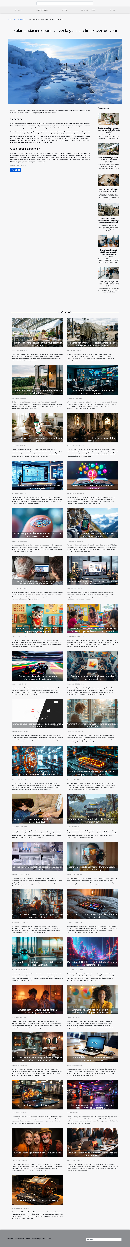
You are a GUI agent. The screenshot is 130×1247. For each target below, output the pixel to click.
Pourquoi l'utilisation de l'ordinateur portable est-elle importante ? (92, 1154)
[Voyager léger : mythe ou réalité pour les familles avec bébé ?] (108, 273)
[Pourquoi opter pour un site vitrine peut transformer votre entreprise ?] (92, 570)
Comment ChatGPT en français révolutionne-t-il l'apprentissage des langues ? (37, 630)
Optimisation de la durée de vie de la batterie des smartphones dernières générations (92, 773)
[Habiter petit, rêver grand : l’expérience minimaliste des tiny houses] (37, 380)
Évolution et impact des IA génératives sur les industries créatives (92, 677)
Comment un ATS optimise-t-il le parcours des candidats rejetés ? (37, 487)
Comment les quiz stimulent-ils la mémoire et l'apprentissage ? (92, 487)
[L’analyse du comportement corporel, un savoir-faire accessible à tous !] (37, 809)
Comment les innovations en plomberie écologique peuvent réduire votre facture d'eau (37, 1058)
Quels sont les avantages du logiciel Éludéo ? (38, 1105)
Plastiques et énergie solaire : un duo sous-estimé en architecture (108, 160)
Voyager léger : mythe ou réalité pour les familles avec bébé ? (109, 284)
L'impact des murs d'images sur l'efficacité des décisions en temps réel (92, 391)
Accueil (10, 19)
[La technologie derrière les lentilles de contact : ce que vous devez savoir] (37, 523)
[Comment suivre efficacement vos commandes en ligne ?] (37, 427)
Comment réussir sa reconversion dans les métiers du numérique (92, 725)
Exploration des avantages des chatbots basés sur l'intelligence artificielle (37, 963)
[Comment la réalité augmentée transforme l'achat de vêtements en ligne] (92, 856)
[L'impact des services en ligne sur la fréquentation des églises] (92, 427)
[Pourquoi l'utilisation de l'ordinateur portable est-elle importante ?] (92, 1142)
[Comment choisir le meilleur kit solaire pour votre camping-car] (92, 809)
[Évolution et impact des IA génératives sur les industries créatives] (92, 666)
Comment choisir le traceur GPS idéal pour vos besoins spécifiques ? (92, 534)
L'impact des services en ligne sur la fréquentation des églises (92, 439)
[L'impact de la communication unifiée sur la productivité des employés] (92, 1047)
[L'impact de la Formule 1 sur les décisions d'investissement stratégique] (37, 666)
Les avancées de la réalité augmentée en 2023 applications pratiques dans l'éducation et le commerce (38, 774)
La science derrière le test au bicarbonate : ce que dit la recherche (37, 868)
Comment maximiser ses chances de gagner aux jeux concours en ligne (37, 915)
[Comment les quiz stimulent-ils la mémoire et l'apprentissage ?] (92, 475)
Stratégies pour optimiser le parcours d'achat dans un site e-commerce (37, 725)
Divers (112, 10)
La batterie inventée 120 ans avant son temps (37, 1200)
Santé (64, 10)
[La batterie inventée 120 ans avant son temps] (37, 1190)
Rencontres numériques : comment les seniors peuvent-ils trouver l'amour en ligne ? (38, 582)
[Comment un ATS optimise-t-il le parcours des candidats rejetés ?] (37, 475)
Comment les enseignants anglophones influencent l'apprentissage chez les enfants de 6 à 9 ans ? (92, 630)
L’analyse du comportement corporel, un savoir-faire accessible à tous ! (37, 820)
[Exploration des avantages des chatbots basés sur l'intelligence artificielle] (37, 952)
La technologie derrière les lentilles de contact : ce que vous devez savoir (37, 534)
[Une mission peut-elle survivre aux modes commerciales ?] (108, 180)
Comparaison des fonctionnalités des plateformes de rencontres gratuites (92, 915)
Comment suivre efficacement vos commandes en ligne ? (37, 439)
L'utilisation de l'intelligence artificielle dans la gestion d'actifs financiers (92, 963)
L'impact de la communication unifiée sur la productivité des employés (92, 1058)
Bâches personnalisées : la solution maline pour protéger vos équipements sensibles (108, 220)
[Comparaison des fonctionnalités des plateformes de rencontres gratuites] (92, 904)
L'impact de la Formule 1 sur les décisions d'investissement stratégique (37, 677)
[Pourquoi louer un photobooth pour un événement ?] (37, 1142)
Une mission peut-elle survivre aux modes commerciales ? (109, 190)
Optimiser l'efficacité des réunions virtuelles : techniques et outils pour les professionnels (92, 1011)
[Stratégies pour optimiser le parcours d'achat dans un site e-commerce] (37, 713)
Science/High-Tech (88, 10)
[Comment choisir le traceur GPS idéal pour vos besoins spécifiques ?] (92, 523)
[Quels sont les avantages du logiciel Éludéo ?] (37, 1094)
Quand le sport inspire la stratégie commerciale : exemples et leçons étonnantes (108, 253)
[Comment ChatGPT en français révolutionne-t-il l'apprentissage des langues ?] (37, 618)
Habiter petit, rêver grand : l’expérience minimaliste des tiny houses (37, 391)
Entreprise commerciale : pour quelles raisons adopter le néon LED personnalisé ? (92, 1106)
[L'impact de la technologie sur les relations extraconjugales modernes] (37, 999)
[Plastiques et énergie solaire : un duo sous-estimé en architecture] (108, 149)
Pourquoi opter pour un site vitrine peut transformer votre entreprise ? (92, 582)
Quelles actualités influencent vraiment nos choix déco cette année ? (109, 130)
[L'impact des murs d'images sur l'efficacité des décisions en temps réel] (92, 380)
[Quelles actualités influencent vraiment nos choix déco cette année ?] (108, 119)
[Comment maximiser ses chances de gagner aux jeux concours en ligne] (37, 904)
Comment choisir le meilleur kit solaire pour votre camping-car (92, 820)
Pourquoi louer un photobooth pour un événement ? (37, 1152)
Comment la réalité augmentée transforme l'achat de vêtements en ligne (92, 868)
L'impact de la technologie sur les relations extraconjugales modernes (38, 1011)
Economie (18, 10)
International (42, 10)
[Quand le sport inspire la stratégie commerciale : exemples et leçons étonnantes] (108, 241)
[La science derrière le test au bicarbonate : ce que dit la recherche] (37, 856)
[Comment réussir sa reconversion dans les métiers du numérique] (92, 713)
